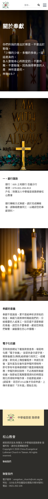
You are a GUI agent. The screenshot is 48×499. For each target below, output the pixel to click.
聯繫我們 (8, 473)
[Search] (38, 5)
